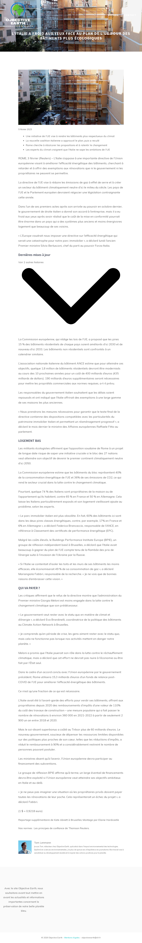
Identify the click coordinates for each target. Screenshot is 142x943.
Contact (130, 15)
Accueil (113, 15)
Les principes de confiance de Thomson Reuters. (61, 828)
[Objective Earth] (18, 15)
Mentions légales (72, 937)
